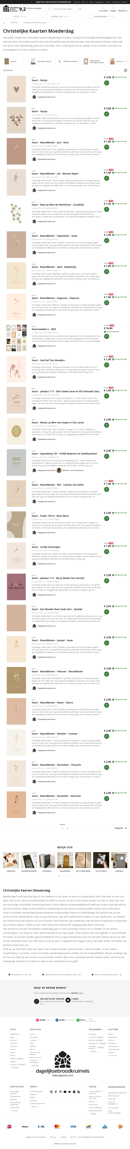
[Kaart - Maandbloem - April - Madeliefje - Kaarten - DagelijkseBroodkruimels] (16, 275)
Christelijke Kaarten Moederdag (34, 22)
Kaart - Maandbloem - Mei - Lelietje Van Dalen (58, 484)
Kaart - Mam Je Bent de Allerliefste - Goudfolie (58, 204)
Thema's (108, 2)
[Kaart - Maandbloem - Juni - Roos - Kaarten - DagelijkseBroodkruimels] (16, 151)
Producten (14, 22)
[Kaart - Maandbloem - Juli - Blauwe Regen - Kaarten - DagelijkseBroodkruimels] (16, 182)
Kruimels (77, 2)
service (74, 993)
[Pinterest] (60, 1092)
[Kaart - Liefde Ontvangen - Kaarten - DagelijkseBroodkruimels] (16, 555)
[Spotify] (74, 1092)
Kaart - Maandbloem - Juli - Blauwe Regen (55, 173)
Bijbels (91, 2)
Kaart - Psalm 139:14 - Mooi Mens (50, 515)
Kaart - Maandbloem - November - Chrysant (56, 764)
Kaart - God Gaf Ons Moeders (48, 360)
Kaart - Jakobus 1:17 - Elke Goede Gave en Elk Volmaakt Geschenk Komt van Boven (78, 391)
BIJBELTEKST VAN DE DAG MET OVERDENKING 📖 (53, 2)
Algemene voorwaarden (36, 1137)
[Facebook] (56, 1092)
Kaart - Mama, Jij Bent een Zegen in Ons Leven (58, 422)
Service (124, 2)
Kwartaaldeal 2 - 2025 (44, 329)
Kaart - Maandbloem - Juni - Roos (50, 142)
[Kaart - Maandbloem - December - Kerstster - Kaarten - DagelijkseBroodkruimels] (16, 804)
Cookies (63, 1137)
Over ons (85, 2)
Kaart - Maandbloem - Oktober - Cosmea (54, 733)
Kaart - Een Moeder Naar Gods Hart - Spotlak (57, 609)
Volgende (119, 828)
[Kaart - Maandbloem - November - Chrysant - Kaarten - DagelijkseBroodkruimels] (16, 773)
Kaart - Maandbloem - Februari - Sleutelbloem (57, 671)
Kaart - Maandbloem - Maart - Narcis (52, 702)
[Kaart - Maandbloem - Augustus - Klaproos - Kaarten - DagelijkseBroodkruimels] (16, 307)
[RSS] (78, 1092)
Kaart (34, 77)
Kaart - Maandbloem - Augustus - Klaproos (55, 298)
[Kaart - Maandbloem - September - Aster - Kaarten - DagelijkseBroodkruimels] (16, 244)
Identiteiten (116, 2)
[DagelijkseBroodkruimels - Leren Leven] (4, 22)
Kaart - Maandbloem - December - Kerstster (56, 795)
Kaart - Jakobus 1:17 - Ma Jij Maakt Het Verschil (58, 578)
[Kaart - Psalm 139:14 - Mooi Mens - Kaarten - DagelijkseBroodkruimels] (16, 524)
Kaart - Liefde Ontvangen (46, 546)
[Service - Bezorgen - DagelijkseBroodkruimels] (121, 1126)
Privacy (53, 1137)
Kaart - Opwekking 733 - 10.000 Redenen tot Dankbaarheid (64, 453)
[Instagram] (51, 1092)
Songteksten (99, 2)
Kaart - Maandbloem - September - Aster (54, 235)
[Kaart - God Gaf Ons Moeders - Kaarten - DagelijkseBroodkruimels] (16, 369)
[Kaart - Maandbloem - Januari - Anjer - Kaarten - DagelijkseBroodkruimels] (16, 649)
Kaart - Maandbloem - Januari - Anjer (52, 640)
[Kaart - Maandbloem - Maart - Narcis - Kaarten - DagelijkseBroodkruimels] (16, 711)
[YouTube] (65, 1092)
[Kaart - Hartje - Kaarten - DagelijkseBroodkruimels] (16, 89)
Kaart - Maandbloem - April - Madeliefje (54, 266)
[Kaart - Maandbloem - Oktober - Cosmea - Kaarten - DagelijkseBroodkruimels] (16, 742)
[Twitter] (69, 1092)
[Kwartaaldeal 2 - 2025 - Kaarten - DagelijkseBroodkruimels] (16, 338)
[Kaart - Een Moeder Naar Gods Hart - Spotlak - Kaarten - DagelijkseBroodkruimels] (16, 618)
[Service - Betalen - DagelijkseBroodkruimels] (9, 1126)
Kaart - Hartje (39, 80)
